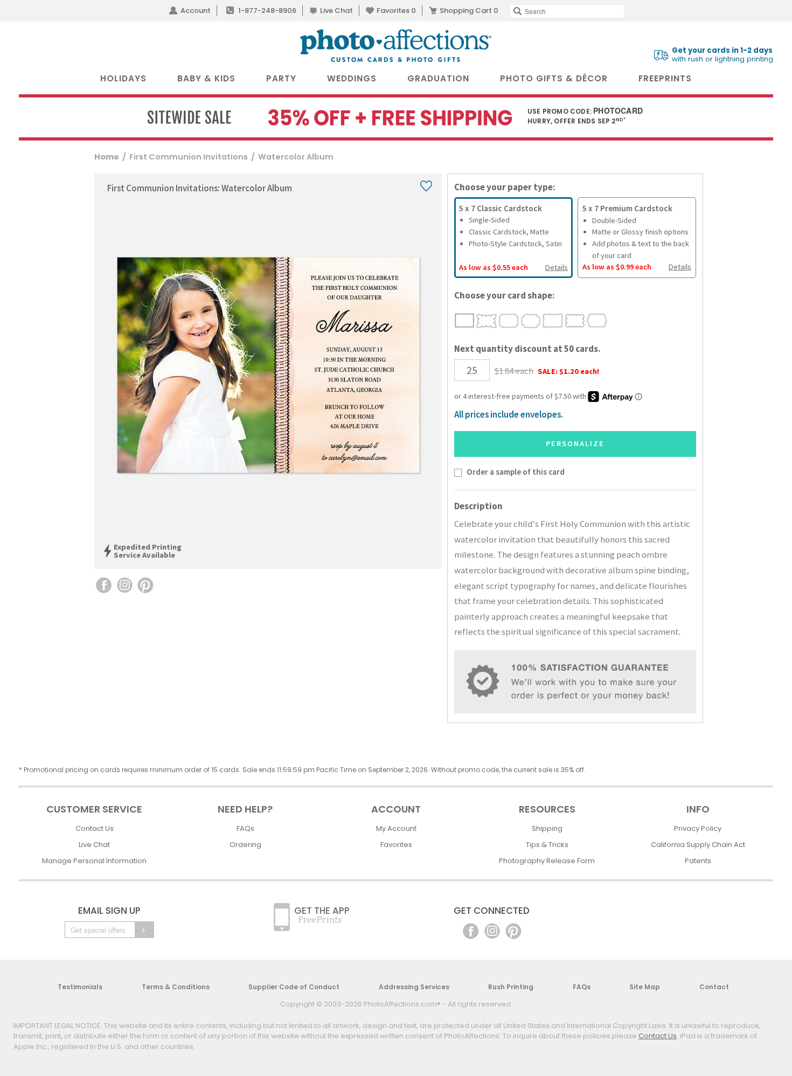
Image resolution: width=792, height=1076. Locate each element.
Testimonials (80, 986)
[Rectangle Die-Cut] (465, 320)
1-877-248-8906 (267, 10)
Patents (698, 861)
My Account (396, 828)
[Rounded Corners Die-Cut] (509, 320)
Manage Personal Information (94, 861)
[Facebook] (470, 930)
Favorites (396, 10)
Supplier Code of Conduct (293, 986)
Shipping (547, 828)
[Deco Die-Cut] (531, 320)
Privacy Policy (697, 828)
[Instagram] (492, 930)
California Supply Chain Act (698, 844)
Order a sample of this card (516, 472)
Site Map (644, 986)
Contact (714, 986)
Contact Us (94, 828)
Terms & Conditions (176, 986)
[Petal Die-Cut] (487, 320)
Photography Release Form (547, 861)
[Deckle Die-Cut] (553, 320)
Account (195, 10)
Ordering (245, 844)
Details (556, 267)
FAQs (245, 828)
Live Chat (336, 10)
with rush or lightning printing (722, 55)
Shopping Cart (469, 10)
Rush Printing (510, 986)
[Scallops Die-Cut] (575, 320)
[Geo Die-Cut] (597, 320)
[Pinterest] (513, 930)
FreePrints (665, 78)
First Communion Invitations (188, 156)
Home (106, 156)
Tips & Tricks (547, 844)
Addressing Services (414, 986)
